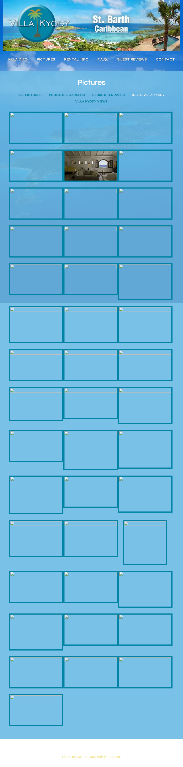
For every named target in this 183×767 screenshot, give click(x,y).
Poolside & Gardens (67, 95)
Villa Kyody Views (91, 101)
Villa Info (18, 59)
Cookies (115, 757)
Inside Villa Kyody (148, 95)
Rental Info (76, 59)
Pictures (46, 59)
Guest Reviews (132, 59)
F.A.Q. (103, 59)
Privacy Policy (95, 757)
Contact (165, 59)
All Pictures (30, 95)
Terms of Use (72, 757)
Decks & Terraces (108, 95)
